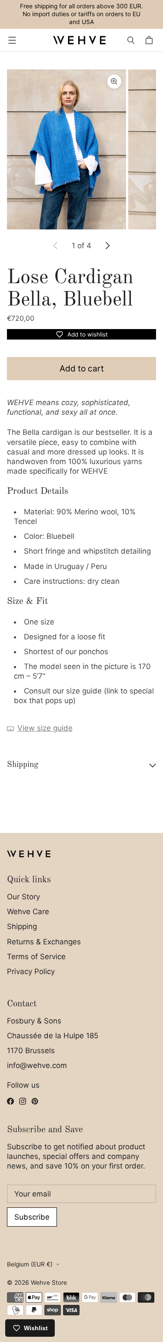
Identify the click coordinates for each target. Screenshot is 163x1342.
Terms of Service (36, 956)
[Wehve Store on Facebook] (10, 1101)
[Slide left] (56, 245)
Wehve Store (49, 1282)
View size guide (45, 728)
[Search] (130, 40)
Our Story (23, 896)
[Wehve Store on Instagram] (23, 1101)
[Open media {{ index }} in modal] (66, 149)
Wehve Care (28, 911)
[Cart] (150, 40)
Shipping (22, 926)
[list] (81, 149)
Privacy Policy (31, 971)
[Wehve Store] (79, 40)
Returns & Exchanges (44, 941)
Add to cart (82, 368)
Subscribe (32, 1217)
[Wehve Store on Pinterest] (35, 1101)
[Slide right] (107, 245)
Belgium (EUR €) (30, 1264)
